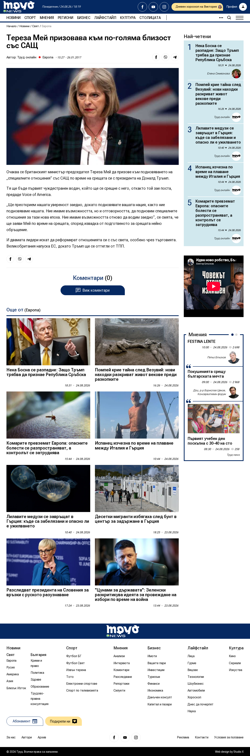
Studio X (238, 751)
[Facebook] (142, 7)
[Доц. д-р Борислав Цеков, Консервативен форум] (233, 392)
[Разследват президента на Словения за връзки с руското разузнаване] (48, 561)
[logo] (18, 7)
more (219, 17)
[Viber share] (165, 57)
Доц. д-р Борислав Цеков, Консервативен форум (209, 392)
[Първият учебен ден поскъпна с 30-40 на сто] (214, 418)
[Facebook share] (156, 57)
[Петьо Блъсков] (233, 357)
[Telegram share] (175, 57)
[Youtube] (153, 7)
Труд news (233, 454)
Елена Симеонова (218, 73)
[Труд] (122, 631)
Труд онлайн (26, 57)
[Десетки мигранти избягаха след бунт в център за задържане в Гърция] (137, 488)
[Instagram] (164, 7)
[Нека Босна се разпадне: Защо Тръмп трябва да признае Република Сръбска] (48, 341)
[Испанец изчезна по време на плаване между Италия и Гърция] (137, 415)
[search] (229, 18)
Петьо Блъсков (216, 357)
